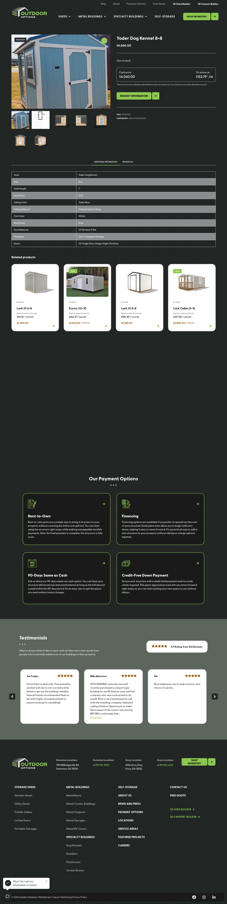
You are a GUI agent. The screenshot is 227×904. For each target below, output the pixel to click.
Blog (103, 3)
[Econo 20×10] (87, 297)
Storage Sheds (25, 787)
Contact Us (178, 787)
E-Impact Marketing (60, 897)
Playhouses (73, 862)
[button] (96, 717)
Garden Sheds (23, 795)
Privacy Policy (80, 897)
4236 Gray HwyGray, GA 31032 (134, 766)
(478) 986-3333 (165, 765)
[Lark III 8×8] (139, 297)
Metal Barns (73, 795)
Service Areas (128, 829)
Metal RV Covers (76, 828)
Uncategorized (137, 118)
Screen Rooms (75, 870)
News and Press (129, 804)
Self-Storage (165, 16)
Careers (124, 845)
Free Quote (159, 3)
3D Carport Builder (208, 4)
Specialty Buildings (129, 16)
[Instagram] (204, 897)
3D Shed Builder (181, 4)
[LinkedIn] (214, 897)
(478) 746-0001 (101, 765)
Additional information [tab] (105, 161)
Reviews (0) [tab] (128, 161)
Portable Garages (26, 828)
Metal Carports (75, 812)
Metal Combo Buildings (80, 803)
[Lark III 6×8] (35, 297)
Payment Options (136, 3)
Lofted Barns (23, 820)
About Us (125, 795)
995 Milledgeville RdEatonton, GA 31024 (67, 766)
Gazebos (72, 853)
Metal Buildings (90, 16)
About (116, 3)
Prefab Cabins (23, 812)
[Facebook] (194, 897)
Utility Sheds (22, 803)
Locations (126, 820)
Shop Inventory (197, 16)
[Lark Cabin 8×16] (192, 297)
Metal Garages (75, 820)
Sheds (62, 16)
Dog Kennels (74, 845)
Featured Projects (131, 837)
